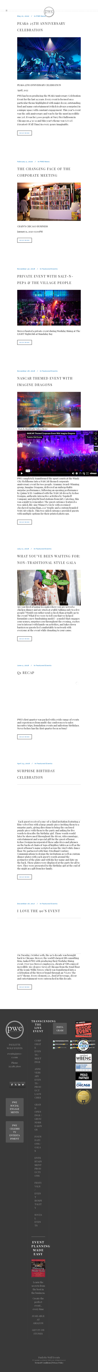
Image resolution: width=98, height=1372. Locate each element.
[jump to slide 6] (48, 322)
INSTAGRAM (60, 1028)
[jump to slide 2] (37, 322)
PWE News (41, 16)
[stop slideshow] (64, 322)
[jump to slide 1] (34, 322)
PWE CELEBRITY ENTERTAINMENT (14, 1132)
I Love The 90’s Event (38, 911)
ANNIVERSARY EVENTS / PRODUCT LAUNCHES (38, 1083)
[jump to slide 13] (63, 602)
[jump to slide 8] (54, 322)
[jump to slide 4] (42, 322)
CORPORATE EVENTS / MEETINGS (38, 1051)
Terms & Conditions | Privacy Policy (49, 1363)
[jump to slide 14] (66, 602)
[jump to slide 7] (51, 322)
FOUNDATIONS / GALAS (38, 1143)
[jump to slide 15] (68, 817)
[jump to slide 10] (59, 322)
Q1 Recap (25, 672)
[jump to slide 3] (40, 322)
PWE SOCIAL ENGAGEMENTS (14, 1107)
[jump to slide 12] (61, 602)
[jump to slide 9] (56, 322)
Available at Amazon (38, 1319)
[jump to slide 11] (62, 322)
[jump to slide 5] (45, 322)
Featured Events (50, 269)
